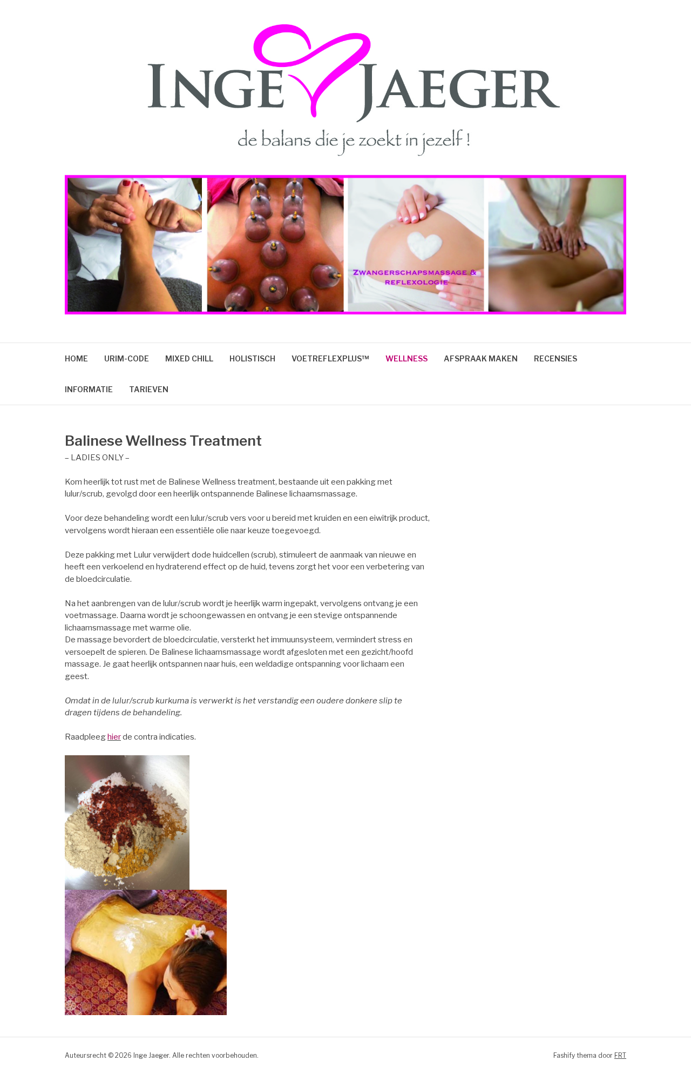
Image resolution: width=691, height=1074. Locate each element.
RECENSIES (555, 358)
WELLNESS (406, 358)
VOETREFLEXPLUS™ (330, 358)
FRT (620, 1055)
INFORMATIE (89, 389)
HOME (76, 358)
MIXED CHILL (189, 358)
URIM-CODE (126, 358)
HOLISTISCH (252, 358)
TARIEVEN (148, 389)
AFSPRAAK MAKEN (481, 358)
